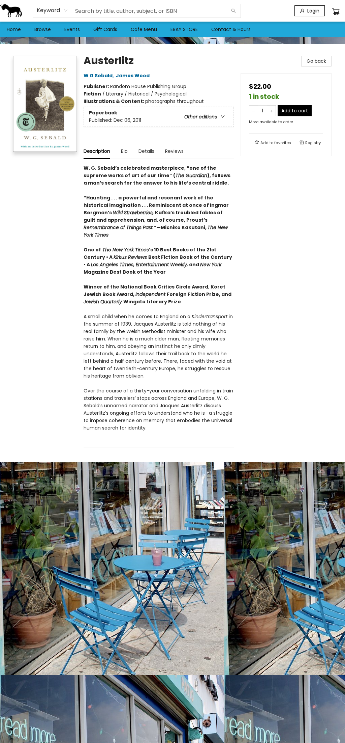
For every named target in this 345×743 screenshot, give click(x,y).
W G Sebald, (99, 75)
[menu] (172, 29)
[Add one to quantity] (271, 110)
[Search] (233, 11)
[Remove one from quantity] (253, 110)
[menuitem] (14, 29)
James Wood (133, 75)
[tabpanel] (159, 305)
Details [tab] (146, 151)
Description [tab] (97, 151)
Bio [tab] (124, 151)
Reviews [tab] (174, 151)
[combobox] (52, 10)
